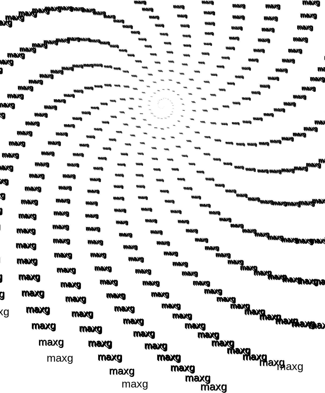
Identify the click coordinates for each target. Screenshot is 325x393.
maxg (158, 103)
